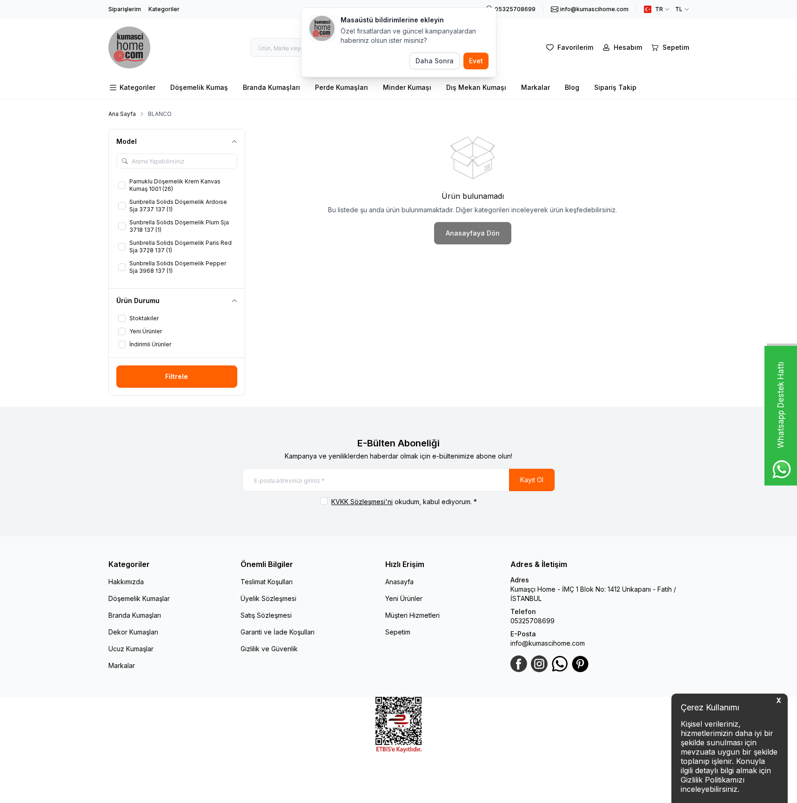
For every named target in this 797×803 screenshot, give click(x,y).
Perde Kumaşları (341, 87)
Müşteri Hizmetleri (412, 615)
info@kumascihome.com (547, 643)
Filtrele (176, 376)
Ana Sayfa (122, 113)
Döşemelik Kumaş (199, 87)
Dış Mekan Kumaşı (476, 87)
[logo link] (129, 47)
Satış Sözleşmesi (266, 615)
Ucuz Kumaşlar (131, 649)
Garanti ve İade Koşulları (278, 632)
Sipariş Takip (615, 87)
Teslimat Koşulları (267, 582)
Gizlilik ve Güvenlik (269, 649)
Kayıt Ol (531, 480)
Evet (476, 61)
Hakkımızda (126, 582)
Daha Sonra (434, 61)
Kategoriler (164, 9)
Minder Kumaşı (407, 87)
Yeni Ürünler (403, 598)
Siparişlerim (124, 9)
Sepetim (397, 632)
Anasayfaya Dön (473, 233)
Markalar (535, 87)
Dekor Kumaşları (133, 632)
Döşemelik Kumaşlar (139, 598)
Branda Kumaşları (271, 87)
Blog (572, 87)
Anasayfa (399, 582)
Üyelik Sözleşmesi (268, 598)
